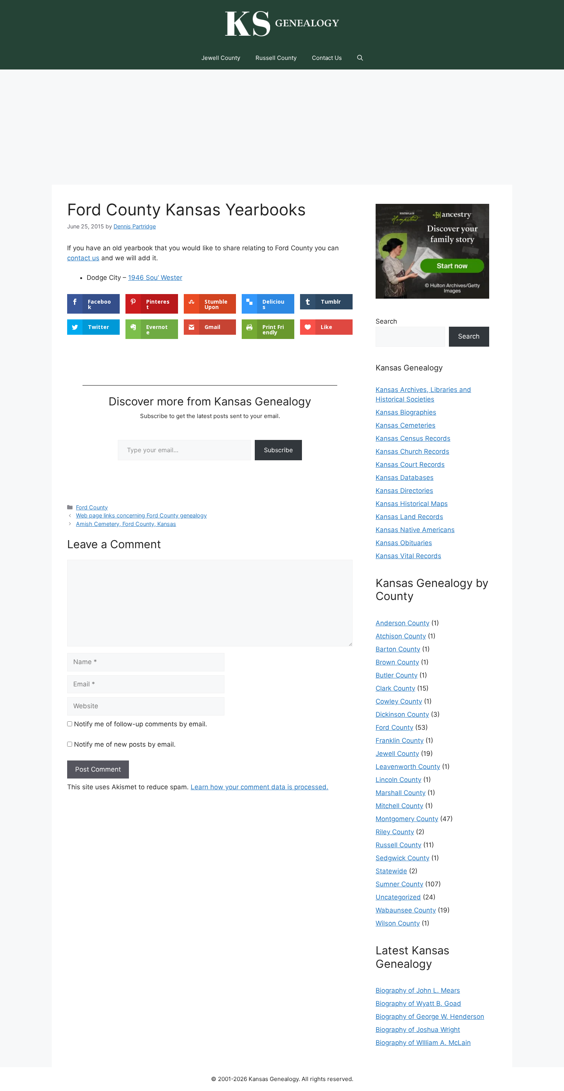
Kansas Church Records (412, 451)
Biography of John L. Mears (418, 990)
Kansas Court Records (410, 464)
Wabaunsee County (406, 910)
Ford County (92, 507)
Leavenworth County (408, 766)
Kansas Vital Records (408, 556)
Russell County (276, 57)
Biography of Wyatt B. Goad (418, 1003)
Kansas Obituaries (404, 543)
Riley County (395, 832)
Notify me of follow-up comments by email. (140, 724)
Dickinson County (402, 714)
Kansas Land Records (409, 517)
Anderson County (402, 623)
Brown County (397, 662)
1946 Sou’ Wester (155, 277)
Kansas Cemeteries (405, 425)
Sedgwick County (402, 858)
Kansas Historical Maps (412, 503)
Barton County (398, 649)
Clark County (395, 688)
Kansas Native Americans (415, 530)
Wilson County (398, 923)
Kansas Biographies (406, 412)
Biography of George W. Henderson (430, 1016)
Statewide (391, 871)
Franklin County (400, 740)
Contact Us (327, 57)
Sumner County (399, 884)
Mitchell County (399, 806)
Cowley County (399, 701)
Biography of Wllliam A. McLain (423, 1042)
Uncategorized (398, 897)
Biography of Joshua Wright (418, 1029)
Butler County (396, 675)
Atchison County (401, 636)
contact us (83, 258)
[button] (360, 57)
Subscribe (278, 450)
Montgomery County (407, 819)
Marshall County (400, 793)
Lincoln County (398, 780)
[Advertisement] (282, 127)
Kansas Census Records (413, 438)
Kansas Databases (405, 477)
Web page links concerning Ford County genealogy (141, 515)
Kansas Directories (404, 490)
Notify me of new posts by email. (125, 744)
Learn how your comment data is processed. (259, 787)
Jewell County (220, 57)
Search (386, 321)
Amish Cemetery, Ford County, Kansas (126, 524)
